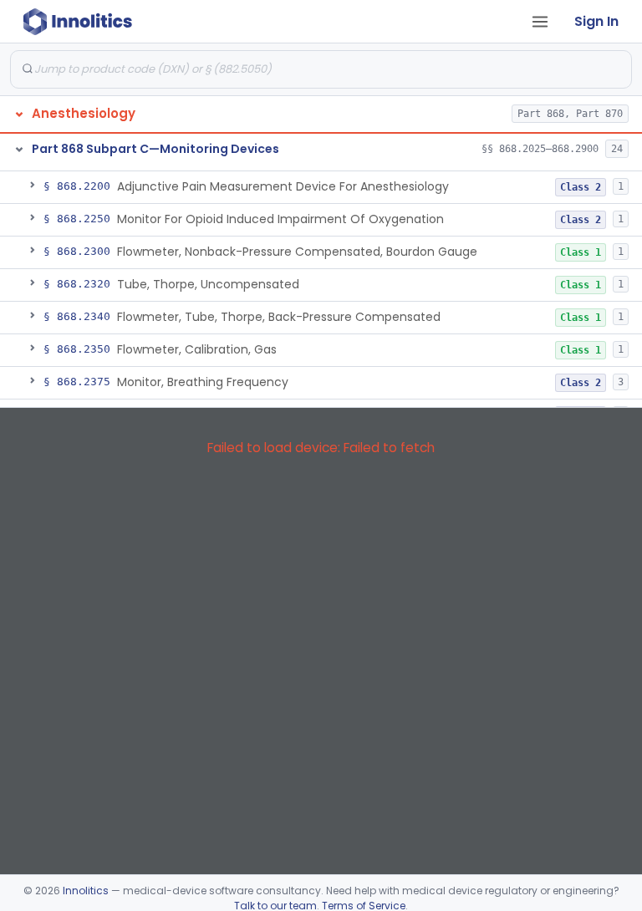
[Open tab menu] (540, 22)
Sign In (596, 21)
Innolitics (86, 890)
